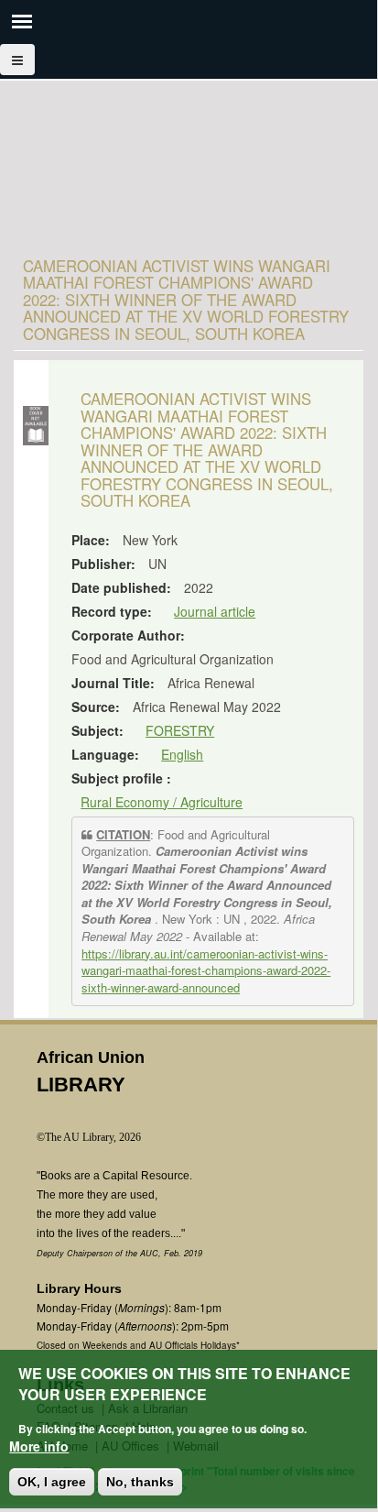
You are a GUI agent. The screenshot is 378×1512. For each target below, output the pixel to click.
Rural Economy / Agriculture (162, 802)
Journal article (214, 611)
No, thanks (140, 1481)
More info (39, 1446)
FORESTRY (180, 730)
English (182, 754)
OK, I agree (51, 1481)
